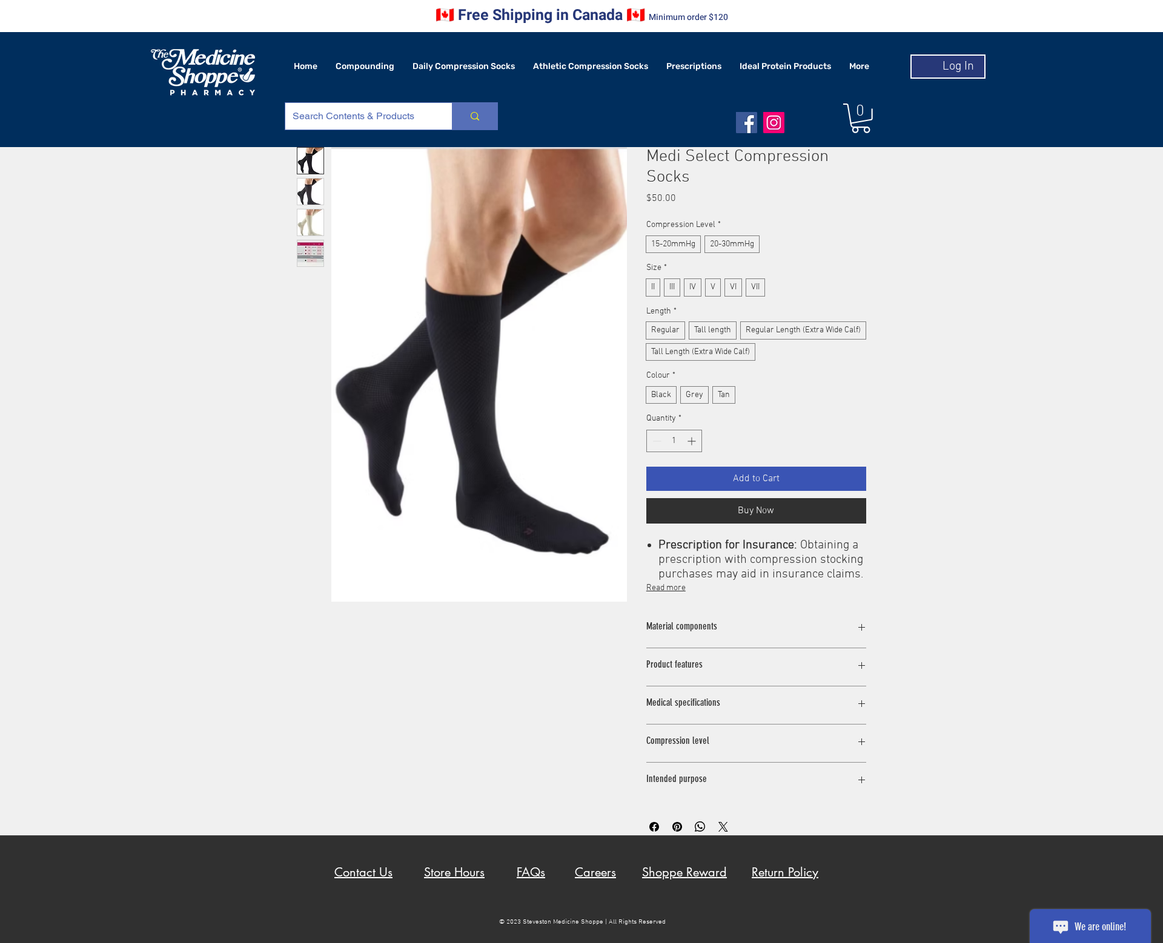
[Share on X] (723, 827)
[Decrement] (655, 441)
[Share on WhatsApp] (700, 827)
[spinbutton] (674, 441)
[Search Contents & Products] (474, 116)
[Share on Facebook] (654, 827)
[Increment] (692, 441)
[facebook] (746, 122)
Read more (666, 588)
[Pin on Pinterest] (677, 827)
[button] (860, 118)
